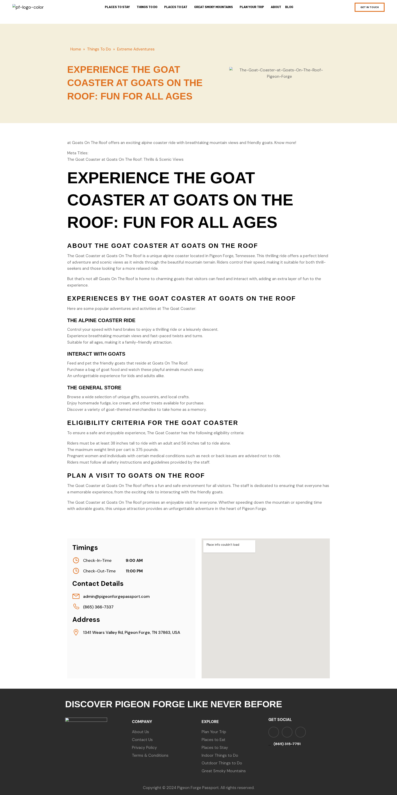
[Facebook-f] (273, 732)
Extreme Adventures (136, 49)
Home (75, 49)
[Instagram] (287, 732)
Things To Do (99, 49)
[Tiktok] (300, 732)
